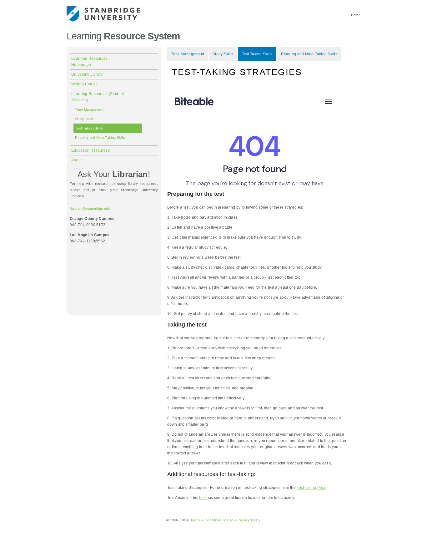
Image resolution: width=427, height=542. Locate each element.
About (76, 160)
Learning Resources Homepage (89, 61)
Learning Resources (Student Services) (97, 97)
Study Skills (84, 119)
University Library (87, 74)
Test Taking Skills (89, 128)
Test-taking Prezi (311, 487)
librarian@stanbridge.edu (90, 208)
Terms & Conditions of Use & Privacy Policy (225, 520)
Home (355, 15)
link (202, 497)
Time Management (90, 109)
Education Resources (90, 150)
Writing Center (84, 84)
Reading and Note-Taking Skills (100, 137)
